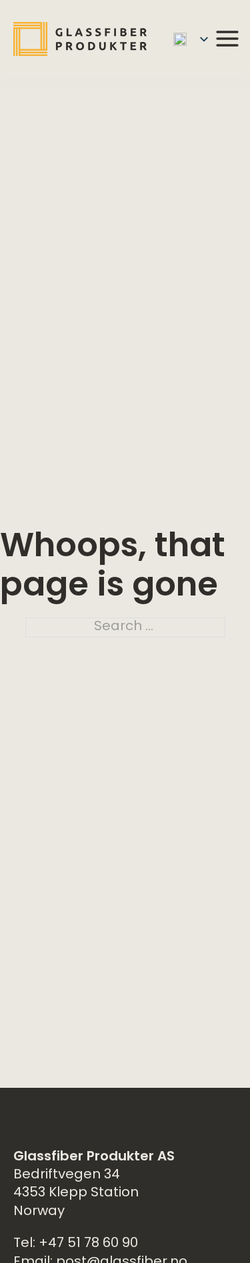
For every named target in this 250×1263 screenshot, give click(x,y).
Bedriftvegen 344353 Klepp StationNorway (76, 1193)
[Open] (227, 38)
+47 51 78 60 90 (88, 1243)
